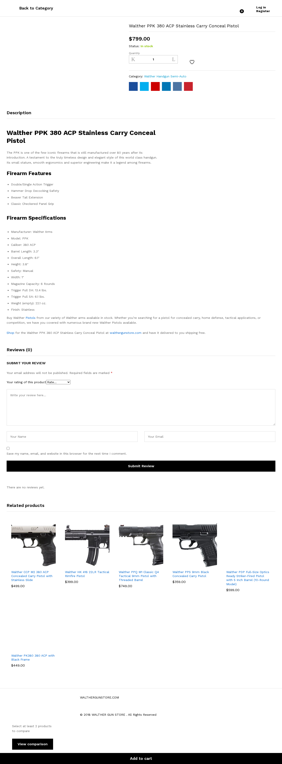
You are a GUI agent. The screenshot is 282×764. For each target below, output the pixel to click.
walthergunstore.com (125, 332)
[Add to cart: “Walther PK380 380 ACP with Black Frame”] (18, 648)
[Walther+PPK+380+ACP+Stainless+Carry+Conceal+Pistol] (144, 86)
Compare (204, 62)
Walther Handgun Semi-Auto (165, 76)
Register (263, 11)
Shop (10, 332)
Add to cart (141, 758)
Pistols (30, 317)
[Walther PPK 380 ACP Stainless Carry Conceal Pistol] (133, 86)
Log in (261, 7)
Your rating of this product (26, 382)
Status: (134, 46)
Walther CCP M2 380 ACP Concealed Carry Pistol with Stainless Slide (31, 576)
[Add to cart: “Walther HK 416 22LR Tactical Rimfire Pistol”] (72, 564)
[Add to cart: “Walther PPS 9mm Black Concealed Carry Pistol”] (179, 564)
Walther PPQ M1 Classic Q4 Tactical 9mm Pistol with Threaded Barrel (139, 576)
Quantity (134, 53)
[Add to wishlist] (192, 62)
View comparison (33, 744)
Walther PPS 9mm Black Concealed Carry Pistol (191, 574)
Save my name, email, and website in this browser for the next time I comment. (67, 453)
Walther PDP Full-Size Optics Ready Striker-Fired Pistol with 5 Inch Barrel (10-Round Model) (247, 578)
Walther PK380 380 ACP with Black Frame (33, 657)
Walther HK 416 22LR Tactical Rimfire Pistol (87, 574)
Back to (26, 8)
